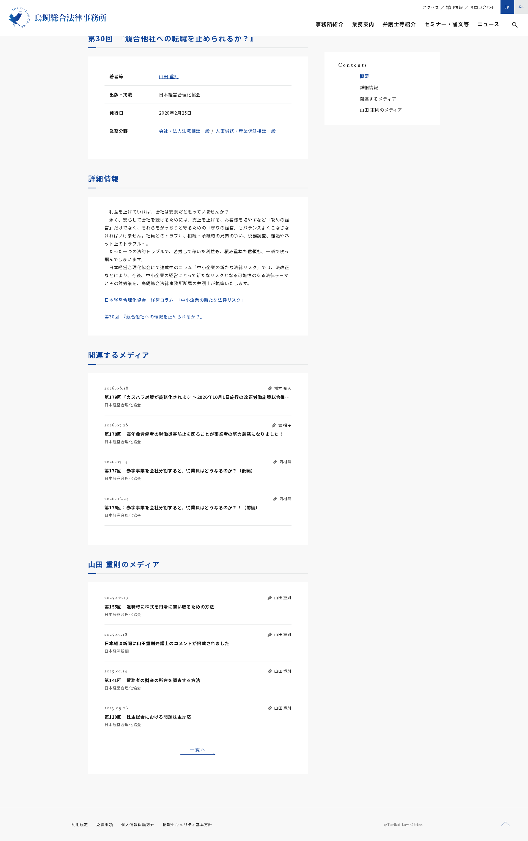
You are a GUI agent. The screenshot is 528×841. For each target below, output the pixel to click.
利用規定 (80, 824)
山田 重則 (169, 76)
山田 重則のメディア (381, 109)
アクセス (430, 7)
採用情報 (454, 7)
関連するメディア (378, 98)
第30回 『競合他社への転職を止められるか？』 (155, 316)
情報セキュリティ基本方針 (187, 824)
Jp (507, 6)
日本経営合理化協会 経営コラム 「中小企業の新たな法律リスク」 (175, 299)
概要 (364, 76)
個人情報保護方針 (138, 824)
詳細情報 (369, 87)
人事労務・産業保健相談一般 (246, 131)
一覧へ (198, 749)
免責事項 (104, 824)
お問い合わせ (482, 7)
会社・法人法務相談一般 (184, 131)
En (521, 6)
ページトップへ (505, 824)
